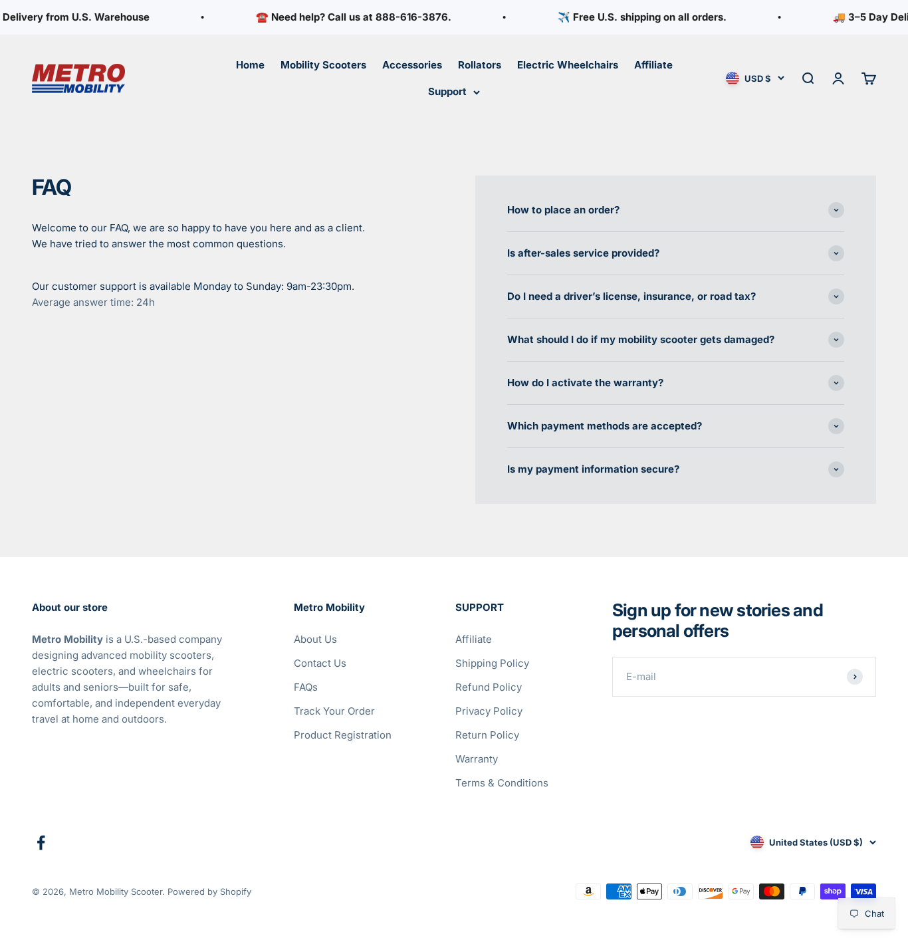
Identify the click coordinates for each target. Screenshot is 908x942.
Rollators (479, 65)
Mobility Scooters (323, 65)
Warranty (476, 759)
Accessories (412, 65)
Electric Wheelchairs (567, 65)
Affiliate (653, 65)
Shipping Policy (492, 663)
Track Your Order (334, 711)
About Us (315, 639)
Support (447, 91)
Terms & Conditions (501, 782)
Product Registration (343, 735)
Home (250, 65)
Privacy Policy (488, 711)
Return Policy (487, 735)
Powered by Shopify (209, 891)
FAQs (306, 687)
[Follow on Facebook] (41, 843)
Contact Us (320, 663)
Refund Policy (488, 687)
